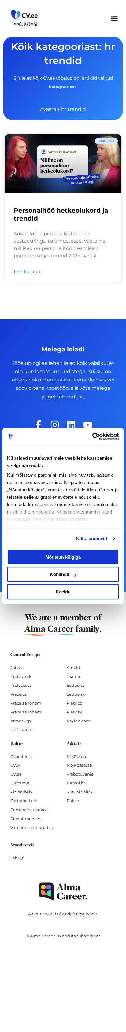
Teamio (74, 676)
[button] (114, 18)
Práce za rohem (25, 712)
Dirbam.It (20, 782)
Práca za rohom (25, 703)
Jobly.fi (17, 857)
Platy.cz (74, 703)
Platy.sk (74, 712)
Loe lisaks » (27, 272)
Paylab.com (78, 720)
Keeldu (63, 591)
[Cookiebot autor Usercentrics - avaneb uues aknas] (92, 436)
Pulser (73, 800)
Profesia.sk (20, 676)
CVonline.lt (21, 756)
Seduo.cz (76, 685)
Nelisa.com (21, 729)
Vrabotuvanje (80, 774)
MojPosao (76, 756)
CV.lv (15, 765)
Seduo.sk (76, 694)
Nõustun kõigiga (63, 557)
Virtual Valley (80, 791)
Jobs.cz (17, 667)
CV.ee (16, 774)
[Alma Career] (63, 891)
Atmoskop (20, 720)
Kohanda (59, 574)
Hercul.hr (76, 782)
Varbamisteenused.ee (32, 827)
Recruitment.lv (25, 818)
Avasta (48, 109)
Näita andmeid (91, 538)
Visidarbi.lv (21, 791)
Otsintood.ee (23, 800)
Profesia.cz (20, 685)
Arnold (73, 667)
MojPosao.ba (79, 765)
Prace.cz (18, 694)
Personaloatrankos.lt (30, 809)
